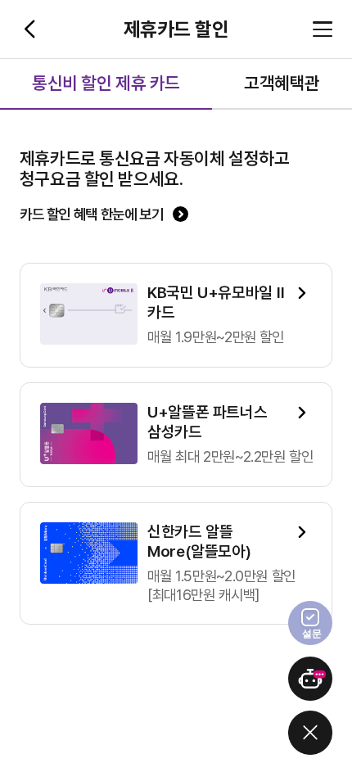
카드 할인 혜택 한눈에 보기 (92, 214)
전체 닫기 (310, 733)
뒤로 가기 (29, 29)
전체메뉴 (322, 29)
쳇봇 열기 (310, 679)
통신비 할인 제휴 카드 (106, 83)
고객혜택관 (282, 83)
